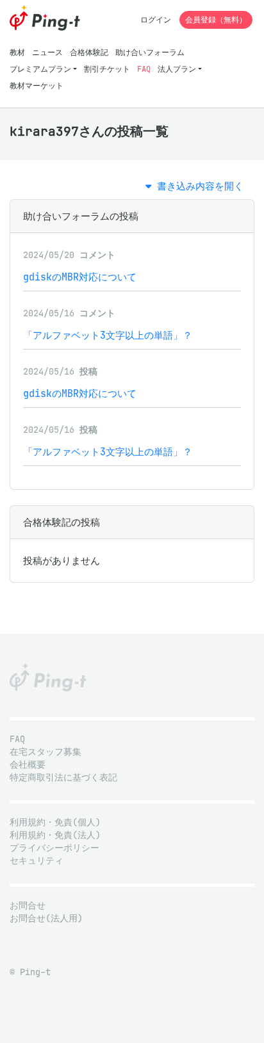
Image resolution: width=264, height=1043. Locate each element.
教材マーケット (36, 85)
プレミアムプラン (40, 69)
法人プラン (177, 69)
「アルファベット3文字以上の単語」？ (107, 335)
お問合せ (27, 905)
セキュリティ (36, 860)
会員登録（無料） (216, 19)
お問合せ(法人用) (46, 918)
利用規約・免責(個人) (55, 822)
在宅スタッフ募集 (45, 752)
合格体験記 (89, 52)
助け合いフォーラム (150, 52)
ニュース (47, 52)
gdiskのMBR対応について (79, 277)
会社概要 (27, 764)
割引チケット (107, 69)
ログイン (155, 19)
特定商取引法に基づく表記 (63, 777)
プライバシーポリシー (54, 848)
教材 (17, 52)
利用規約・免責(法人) (55, 835)
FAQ (144, 69)
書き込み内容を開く (197, 186)
